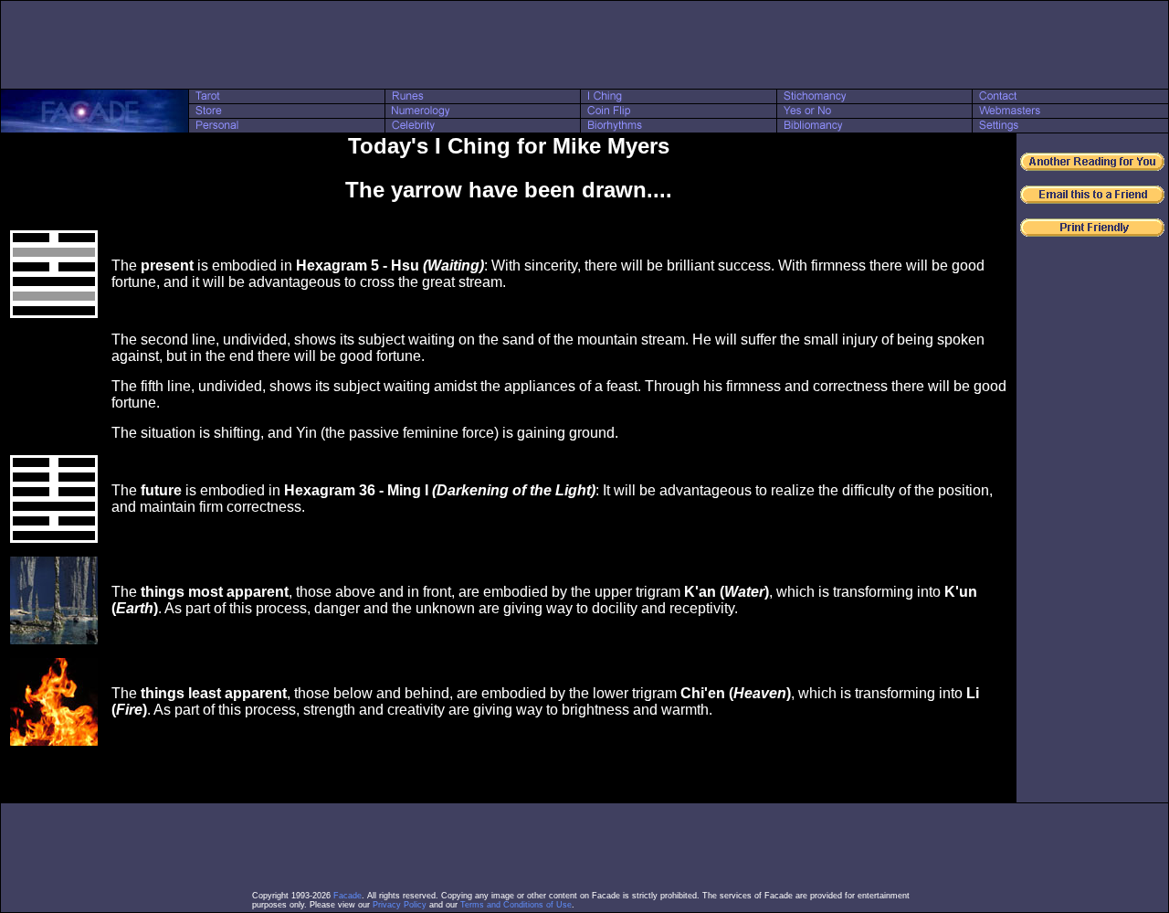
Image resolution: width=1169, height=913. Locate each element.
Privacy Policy (400, 904)
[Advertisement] (584, 45)
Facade (347, 895)
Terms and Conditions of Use (516, 904)
